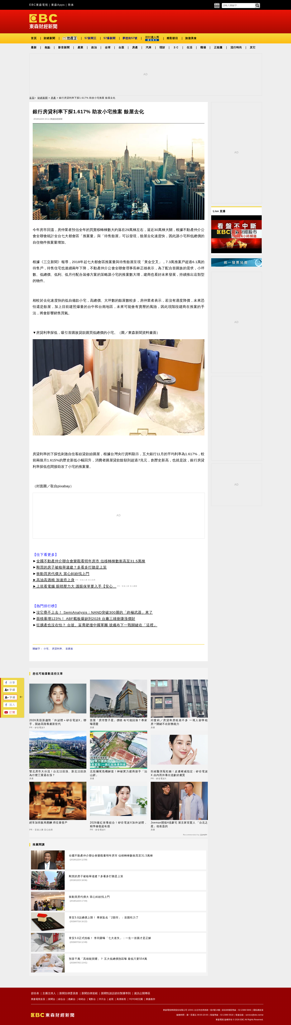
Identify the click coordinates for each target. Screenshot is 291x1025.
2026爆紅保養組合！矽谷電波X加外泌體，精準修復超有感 (118, 824)
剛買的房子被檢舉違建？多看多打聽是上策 (71, 567)
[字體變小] (10, 699)
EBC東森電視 (38, 4)
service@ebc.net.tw (254, 1015)
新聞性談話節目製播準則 (116, 993)
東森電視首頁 (38, 999)
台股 (121, 47)
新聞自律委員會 (68, 993)
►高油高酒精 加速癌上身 (54, 580)
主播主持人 (49, 993)
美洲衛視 (121, 999)
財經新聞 (49, 38)
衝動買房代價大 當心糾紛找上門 (62, 574)
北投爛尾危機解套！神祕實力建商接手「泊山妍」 (118, 773)
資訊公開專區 (142, 993)
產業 (80, 47)
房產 (135, 47)
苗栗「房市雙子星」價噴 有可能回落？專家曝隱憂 (118, 722)
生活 (189, 47)
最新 (34, 47)
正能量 (218, 47)
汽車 (149, 47)
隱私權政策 (258, 1010)
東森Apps (58, 4)
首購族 (69, 648)
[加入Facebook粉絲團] (10, 706)
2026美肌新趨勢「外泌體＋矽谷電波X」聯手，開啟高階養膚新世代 (57, 722)
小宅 (46, 648)
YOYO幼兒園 (136, 999)
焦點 (47, 47)
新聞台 (51, 999)
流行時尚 (236, 47)
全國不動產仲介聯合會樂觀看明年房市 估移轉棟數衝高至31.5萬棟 (90, 561)
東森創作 (150, 999)
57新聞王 (90, 38)
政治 (94, 47)
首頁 (34, 38)
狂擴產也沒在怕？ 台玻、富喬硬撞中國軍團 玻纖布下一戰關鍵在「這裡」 (96, 625)
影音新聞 (64, 47)
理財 (162, 47)
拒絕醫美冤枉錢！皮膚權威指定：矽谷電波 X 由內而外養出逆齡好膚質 (179, 773)
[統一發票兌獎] (236, 265)
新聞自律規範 (90, 993)
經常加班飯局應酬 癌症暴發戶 (48, 822)
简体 (71, 4)
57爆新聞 (110, 38)
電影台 (92, 999)
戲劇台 (71, 999)
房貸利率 (57, 648)
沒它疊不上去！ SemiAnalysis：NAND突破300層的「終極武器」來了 (94, 612)
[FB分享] (10, 684)
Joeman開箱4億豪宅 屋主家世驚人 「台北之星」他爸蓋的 (179, 824)
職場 (203, 47)
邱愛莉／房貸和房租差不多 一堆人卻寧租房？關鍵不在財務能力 (179, 722)
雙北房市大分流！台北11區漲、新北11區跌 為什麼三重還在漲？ (57, 773)
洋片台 (102, 999)
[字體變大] (10, 691)
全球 (108, 47)
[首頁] (43, 21)
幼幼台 (82, 999)
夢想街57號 (130, 38)
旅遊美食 (191, 38)
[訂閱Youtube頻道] (10, 713)
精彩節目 (172, 38)
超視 (111, 999)
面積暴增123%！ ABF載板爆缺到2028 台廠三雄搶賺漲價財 (85, 618)
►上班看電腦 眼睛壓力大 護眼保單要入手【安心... (74, 586)
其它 (253, 47)
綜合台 (61, 999)
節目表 (35, 993)
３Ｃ (176, 47)
